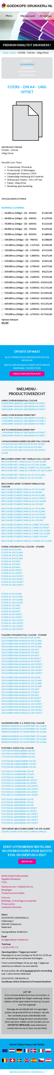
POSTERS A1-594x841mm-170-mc (17, 774)
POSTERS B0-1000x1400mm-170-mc (18, 764)
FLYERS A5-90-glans (11, 593)
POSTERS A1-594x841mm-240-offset (19, 795)
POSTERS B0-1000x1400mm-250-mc (18, 767)
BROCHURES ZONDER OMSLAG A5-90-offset (23, 514)
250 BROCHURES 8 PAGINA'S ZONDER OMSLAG (24, 831)
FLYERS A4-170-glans (12, 555)
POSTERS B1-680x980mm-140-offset (19, 817)
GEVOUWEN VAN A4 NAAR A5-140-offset (21, 707)
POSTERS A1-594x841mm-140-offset (19, 789)
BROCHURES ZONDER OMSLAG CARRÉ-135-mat (24, 536)
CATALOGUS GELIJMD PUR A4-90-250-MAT (21, 447)
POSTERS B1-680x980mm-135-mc (17, 799)
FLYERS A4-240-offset (12, 585)
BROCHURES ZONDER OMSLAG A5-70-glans (23, 508)
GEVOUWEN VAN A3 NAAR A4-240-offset (21, 673)
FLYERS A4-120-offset (12, 576)
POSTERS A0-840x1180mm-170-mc (18, 753)
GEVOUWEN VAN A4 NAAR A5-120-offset (21, 704)
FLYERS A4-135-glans (12, 552)
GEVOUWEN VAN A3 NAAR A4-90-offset (21, 661)
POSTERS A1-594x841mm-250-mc (17, 777)
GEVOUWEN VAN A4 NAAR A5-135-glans (21, 680)
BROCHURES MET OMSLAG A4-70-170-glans (23, 475)
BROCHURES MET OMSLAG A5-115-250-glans (23, 464)
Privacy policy (8, 904)
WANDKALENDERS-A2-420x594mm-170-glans (23, 742)
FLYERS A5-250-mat (11, 611)
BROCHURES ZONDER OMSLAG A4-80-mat (22, 492)
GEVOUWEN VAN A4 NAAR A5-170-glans (21, 683)
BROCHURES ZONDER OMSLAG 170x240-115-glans (26, 541)
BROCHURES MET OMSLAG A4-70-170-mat (22, 478)
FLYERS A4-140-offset (12, 579)
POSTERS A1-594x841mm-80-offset (19, 780)
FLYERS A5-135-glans (12, 596)
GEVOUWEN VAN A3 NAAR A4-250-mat (20, 655)
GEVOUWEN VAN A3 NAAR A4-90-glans (20, 637)
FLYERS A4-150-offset (12, 582)
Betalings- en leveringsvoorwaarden (18, 900)
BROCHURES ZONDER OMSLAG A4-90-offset (23, 498)
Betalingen (6, 890)
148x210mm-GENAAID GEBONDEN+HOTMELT (23, 409)
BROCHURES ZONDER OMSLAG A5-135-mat (22, 520)
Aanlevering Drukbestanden (14, 875)
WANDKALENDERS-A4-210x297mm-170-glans (23, 736)
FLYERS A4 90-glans (11, 549)
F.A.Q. (4, 882)
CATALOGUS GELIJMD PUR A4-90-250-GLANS (23, 444)
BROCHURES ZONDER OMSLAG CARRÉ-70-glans (25, 524)
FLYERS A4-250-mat (11, 567)
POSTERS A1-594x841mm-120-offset (19, 786)
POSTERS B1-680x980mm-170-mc (17, 802)
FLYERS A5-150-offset (12, 626)
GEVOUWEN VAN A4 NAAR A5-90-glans (20, 677)
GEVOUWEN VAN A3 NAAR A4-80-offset (21, 658)
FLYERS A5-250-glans (12, 602)
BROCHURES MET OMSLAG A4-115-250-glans (23, 461)
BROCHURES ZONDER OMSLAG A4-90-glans (23, 495)
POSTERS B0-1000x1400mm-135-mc (18, 761)
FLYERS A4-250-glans (12, 558)
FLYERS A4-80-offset (11, 570)
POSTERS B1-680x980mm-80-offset (19, 808)
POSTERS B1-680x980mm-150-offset (19, 820)
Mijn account (27, 15)
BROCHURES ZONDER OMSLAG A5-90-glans (23, 511)
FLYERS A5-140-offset (12, 623)
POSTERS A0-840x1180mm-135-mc (18, 750)
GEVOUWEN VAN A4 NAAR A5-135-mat (20, 689)
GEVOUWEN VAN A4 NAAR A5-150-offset (21, 710)
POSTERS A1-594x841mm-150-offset (19, 792)
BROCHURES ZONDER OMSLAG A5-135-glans (23, 517)
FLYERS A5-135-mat (11, 605)
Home (5, 52)
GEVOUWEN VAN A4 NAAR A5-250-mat (20, 695)
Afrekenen (46, 15)
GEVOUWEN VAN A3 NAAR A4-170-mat (20, 652)
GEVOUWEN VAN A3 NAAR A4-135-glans (21, 640)
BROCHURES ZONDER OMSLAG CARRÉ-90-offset (25, 527)
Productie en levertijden (12, 893)
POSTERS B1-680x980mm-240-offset (19, 823)
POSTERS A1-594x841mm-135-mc (17, 771)
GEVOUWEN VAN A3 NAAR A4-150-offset (21, 670)
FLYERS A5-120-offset (12, 620)
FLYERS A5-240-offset (12, 629)
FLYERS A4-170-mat (11, 564)
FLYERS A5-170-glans (12, 599)
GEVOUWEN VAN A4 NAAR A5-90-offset (21, 701)
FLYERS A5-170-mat (11, 608)
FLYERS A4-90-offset (11, 573)
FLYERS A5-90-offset (11, 617)
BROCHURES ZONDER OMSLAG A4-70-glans (23, 489)
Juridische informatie (11, 907)
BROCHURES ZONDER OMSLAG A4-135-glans (23, 501)
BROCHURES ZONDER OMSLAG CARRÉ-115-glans (25, 530)
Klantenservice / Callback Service (17, 886)
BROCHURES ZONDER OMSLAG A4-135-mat (22, 504)
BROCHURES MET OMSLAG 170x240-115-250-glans (26, 470)
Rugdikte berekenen (10, 879)
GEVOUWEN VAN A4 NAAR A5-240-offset (21, 713)
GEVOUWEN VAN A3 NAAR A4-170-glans (21, 643)
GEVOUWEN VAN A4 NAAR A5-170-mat (20, 692)
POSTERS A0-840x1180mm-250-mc (18, 756)
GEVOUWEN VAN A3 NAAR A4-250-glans (21, 646)
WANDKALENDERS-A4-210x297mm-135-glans (23, 726)
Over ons (5, 897)
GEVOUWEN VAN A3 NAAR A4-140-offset (21, 667)
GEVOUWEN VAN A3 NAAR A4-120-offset (21, 664)
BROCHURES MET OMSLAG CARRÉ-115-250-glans (25, 467)
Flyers (13, 52)
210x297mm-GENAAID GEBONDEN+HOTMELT (23, 403)
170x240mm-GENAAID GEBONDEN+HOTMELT (23, 406)
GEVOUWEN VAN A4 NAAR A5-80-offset (21, 698)
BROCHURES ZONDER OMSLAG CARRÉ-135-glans (25, 533)
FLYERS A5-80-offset (11, 614)
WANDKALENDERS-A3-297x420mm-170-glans (23, 739)
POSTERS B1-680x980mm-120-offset (19, 814)
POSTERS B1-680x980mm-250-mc (17, 805)
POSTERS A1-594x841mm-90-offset (19, 783)
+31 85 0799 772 (9, 947)
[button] (9, 15)
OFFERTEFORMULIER (18, 1025)
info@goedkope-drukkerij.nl (14, 939)
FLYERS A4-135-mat (11, 561)
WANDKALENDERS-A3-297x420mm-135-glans (23, 729)
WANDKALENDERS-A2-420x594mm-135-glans (23, 731)
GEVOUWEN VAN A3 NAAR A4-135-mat (20, 649)
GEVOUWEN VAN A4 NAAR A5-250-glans (21, 686)
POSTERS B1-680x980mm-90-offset (19, 811)
